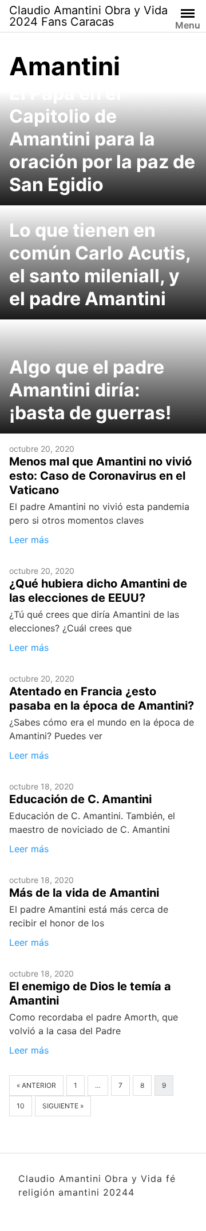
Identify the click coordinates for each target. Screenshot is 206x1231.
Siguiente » (63, 1106)
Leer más (29, 539)
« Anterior (36, 1085)
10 (21, 1106)
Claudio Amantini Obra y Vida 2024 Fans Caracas (88, 16)
